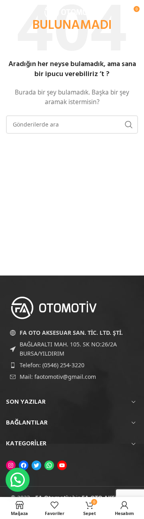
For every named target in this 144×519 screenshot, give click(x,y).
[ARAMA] (129, 124)
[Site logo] (72, 11)
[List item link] (72, 365)
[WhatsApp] (49, 465)
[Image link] (54, 307)
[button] (18, 480)
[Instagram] (11, 465)
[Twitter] (36, 465)
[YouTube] (62, 465)
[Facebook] (23, 465)
